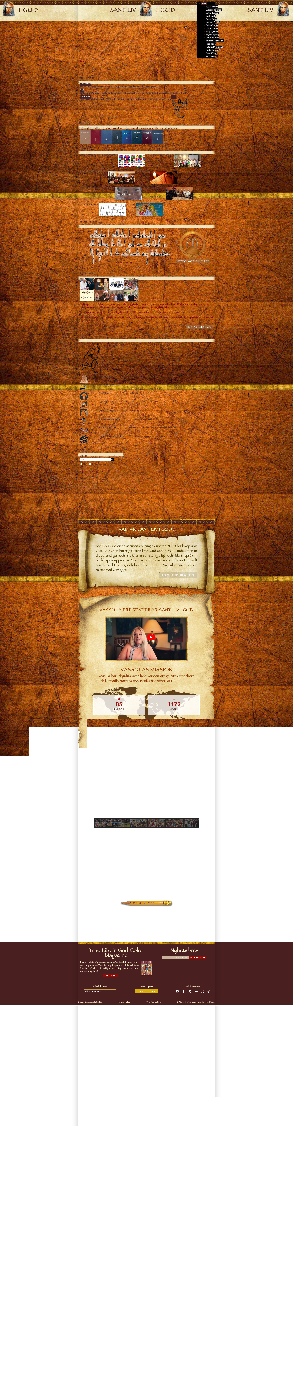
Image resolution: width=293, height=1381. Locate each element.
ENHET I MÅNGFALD (11, 1149)
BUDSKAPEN (9, 1019)
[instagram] (202, 991)
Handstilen (17, 1038)
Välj (10, 1047)
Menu (83, 61)
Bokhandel (12, 1103)
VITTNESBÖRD (9, 1152)
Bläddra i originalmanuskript (18, 1109)
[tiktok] (208, 991)
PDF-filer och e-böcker (16, 1106)
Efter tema (12, 1072)
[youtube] (177, 991)
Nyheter (11, 1143)
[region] (146, 496)
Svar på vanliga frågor (16, 1177)
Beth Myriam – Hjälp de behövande (21, 1134)
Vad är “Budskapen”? (21, 1026)
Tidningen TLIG (14, 1168)
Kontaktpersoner (14, 1174)
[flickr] (196, 991)
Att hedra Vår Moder (20, 1078)
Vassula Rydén (14, 1159)
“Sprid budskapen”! (15, 1140)
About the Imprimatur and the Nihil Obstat (197, 1002)
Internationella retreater (17, 1128)
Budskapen (12, 1023)
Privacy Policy (124, 1002)
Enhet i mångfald (19, 1075)
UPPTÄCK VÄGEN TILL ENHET (193, 261)
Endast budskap (99, 464)
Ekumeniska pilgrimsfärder (18, 1125)
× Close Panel (5, 1189)
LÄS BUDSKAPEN (178, 575)
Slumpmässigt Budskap (21, 1063)
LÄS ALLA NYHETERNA (146, 884)
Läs (15, 1029)
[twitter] (189, 991)
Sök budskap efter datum (92, 471)
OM (6, 1155)
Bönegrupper (13, 1131)
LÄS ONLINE (111, 975)
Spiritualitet (18, 1035)
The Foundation (153, 1002)
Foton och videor (14, 1171)
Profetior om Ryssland (21, 1081)
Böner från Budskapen (21, 1060)
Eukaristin (17, 1087)
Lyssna (16, 1032)
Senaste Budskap (19, 1057)
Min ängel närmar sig (16, 1162)
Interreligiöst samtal (16, 1137)
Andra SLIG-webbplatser (17, 1180)
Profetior (17, 1084)
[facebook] (183, 991)
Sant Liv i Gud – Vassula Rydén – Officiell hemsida (32, 1194)
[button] (146, 514)
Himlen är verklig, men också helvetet (22, 1112)
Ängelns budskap (19, 1053)
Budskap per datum (20, 1050)
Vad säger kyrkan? (20, 1041)
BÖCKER (7, 1100)
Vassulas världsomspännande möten (21, 1121)
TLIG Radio (12, 1165)
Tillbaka (18, 1044)
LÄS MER (146, 835)
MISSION (8, 1118)
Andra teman (18, 1091)
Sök (15, 1066)
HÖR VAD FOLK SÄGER (199, 327)
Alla (84, 464)
